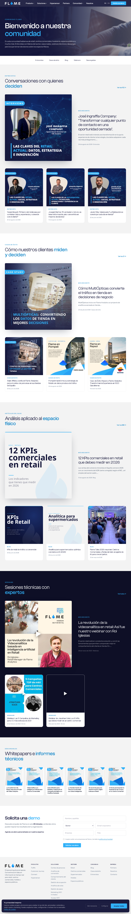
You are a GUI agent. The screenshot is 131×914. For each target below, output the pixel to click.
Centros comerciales (78, 871)
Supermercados (76, 874)
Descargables (91, 60)
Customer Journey (37, 871)
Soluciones (42, 3)
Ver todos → (122, 594)
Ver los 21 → (122, 256)
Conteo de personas (58, 868)
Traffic (33, 868)
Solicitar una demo (72, 845)
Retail (73, 868)
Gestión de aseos (57, 889)
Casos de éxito (54, 60)
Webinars (77, 60)
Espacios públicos (77, 881)
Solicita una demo (118, 3)
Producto (30, 3)
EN (109, 3)
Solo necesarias (92, 906)
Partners (66, 3)
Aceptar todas (119, 906)
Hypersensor (55, 3)
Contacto (113, 874)
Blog (66, 60)
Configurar (104, 906)
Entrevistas (39, 60)
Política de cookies (10, 909)
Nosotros (89, 3)
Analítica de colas (57, 886)
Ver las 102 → (121, 87)
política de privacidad (105, 839)
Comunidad (78, 3)
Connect (34, 874)
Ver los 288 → (121, 425)
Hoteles (73, 878)
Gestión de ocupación (58, 882)
